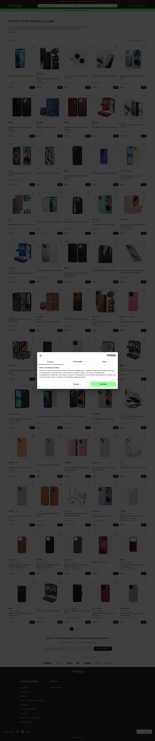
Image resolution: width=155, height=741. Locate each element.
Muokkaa (76, 384)
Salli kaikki (103, 384)
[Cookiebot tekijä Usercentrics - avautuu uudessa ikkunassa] (108, 355)
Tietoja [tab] (104, 361)
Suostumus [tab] (50, 362)
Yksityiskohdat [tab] (77, 361)
